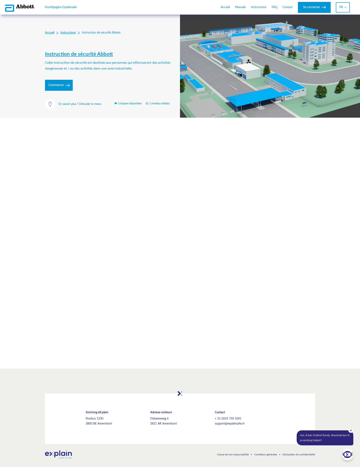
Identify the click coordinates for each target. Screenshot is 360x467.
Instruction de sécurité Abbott (79, 54)
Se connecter (311, 7)
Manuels (240, 7)
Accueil (225, 7)
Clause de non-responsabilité (233, 454)
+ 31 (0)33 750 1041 (228, 418)
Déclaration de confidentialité (298, 454)
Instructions (258, 7)
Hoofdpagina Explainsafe (61, 7)
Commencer (56, 85)
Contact (287, 7)
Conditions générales (265, 454)
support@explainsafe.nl (229, 423)
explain (58, 454)
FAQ (274, 7)
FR (341, 7)
